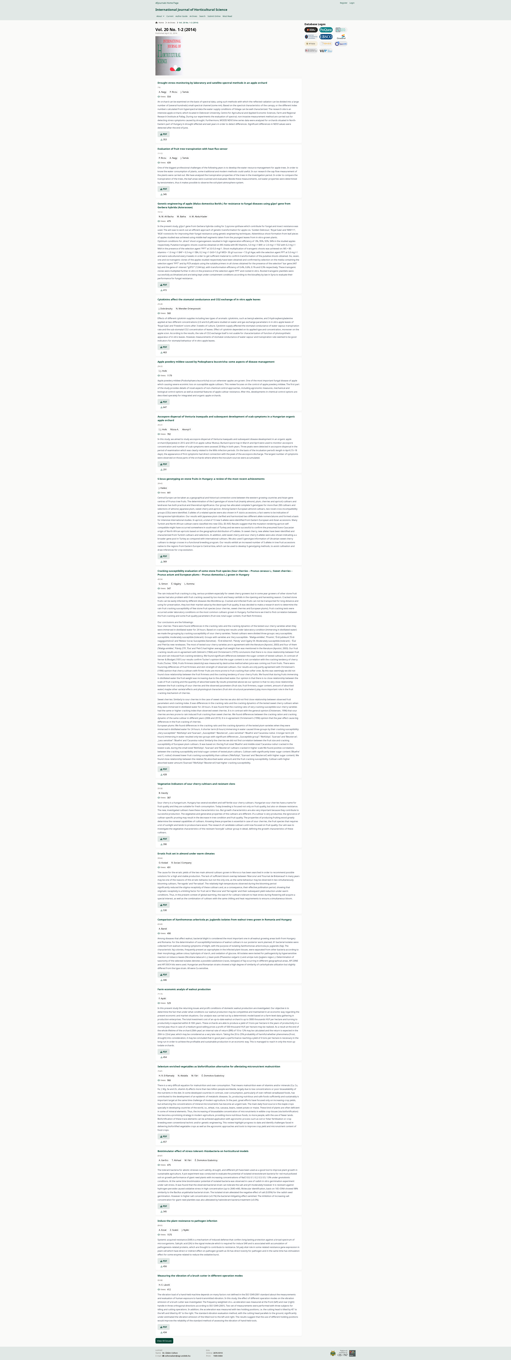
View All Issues (164, 1340)
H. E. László (164, 1284)
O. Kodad (163, 862)
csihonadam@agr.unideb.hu (177, 1356)
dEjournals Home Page (166, 2)
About (159, 16)
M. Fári (194, 1075)
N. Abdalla (183, 1075)
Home (161, 22)
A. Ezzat (162, 1230)
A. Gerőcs (163, 1160)
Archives (193, 16)
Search (202, 16)
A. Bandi (163, 928)
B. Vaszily (163, 793)
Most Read (227, 16)
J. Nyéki (185, 1230)
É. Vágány (176, 583)
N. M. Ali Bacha (166, 216)
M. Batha (181, 216)
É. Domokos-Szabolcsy (213, 1075)
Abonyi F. (186, 429)
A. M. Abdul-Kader (198, 216)
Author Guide (181, 16)
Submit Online (214, 16)
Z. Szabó (174, 1230)
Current (169, 16)
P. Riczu (173, 91)
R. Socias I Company (181, 862)
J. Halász (163, 488)
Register (343, 3)
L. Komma (189, 583)
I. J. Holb (163, 370)
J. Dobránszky (165, 308)
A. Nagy (162, 91)
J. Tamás (185, 91)
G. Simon (163, 583)
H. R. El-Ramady (166, 1075)
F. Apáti (162, 998)
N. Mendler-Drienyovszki (188, 308)
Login (352, 3)
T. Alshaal (176, 1160)
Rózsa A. (174, 429)
